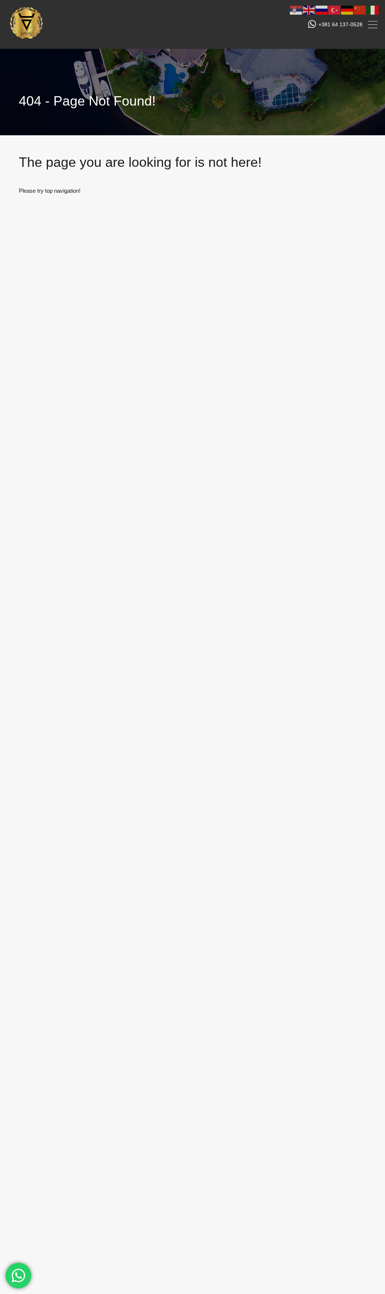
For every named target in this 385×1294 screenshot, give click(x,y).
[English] (309, 9)
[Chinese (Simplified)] (360, 9)
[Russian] (321, 9)
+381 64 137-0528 (340, 24)
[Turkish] (334, 9)
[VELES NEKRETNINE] (26, 39)
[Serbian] (296, 9)
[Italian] (373, 9)
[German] (347, 9)
